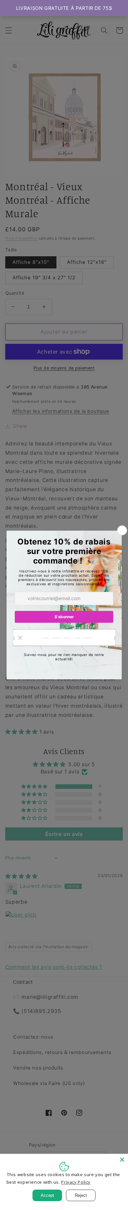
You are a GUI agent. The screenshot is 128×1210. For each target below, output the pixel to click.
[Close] (122, 1159)
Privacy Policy (76, 1182)
